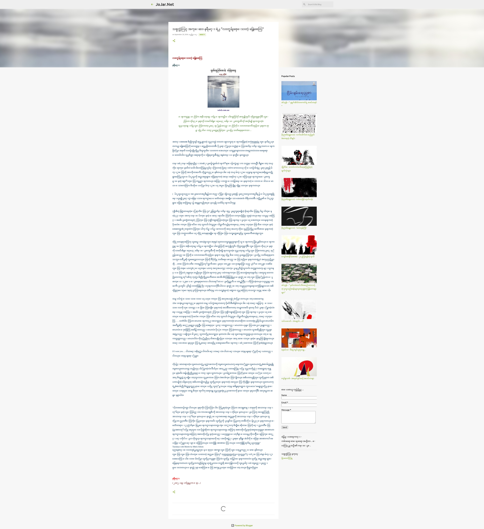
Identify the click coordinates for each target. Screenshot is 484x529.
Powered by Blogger (243, 525)
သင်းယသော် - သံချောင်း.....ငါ (292, 321)
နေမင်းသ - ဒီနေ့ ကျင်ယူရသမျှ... (293, 350)
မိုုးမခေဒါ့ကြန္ (286, 458)
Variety (202, 34)
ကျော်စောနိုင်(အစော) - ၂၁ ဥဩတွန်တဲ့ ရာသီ (297, 257)
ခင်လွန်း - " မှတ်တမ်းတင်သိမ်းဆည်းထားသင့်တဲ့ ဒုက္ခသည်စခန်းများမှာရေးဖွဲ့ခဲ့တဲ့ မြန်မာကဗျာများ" (298, 289)
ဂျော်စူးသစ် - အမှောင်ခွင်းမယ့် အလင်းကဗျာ (297, 378)
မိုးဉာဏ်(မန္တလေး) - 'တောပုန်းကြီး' (294, 228)
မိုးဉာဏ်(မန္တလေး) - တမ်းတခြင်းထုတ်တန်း (297, 199)
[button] (173, 41)
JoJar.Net (165, 4)
